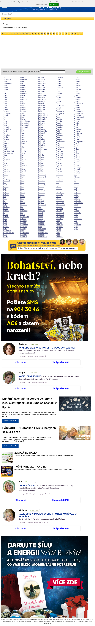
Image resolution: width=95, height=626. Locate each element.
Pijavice (23, 115)
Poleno (40, 153)
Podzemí (41, 105)
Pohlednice (42, 119)
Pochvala (23, 227)
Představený (60, 193)
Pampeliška (7, 113)
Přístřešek (77, 85)
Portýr (40, 219)
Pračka (58, 149)
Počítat (22, 229)
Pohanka (41, 109)
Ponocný (41, 193)
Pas (4, 177)
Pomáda (41, 173)
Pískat (22, 139)
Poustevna (60, 111)
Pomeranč (42, 177)
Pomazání (42, 175)
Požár (58, 131)
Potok (58, 99)
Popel (40, 199)
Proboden (77, 97)
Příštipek (77, 83)
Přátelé (58, 187)
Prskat (76, 149)
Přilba (58, 233)
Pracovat (59, 151)
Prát (57, 183)
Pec (4, 213)
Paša (4, 183)
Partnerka (6, 171)
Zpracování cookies (58, 619)
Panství (5, 125)
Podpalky (41, 89)
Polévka (41, 155)
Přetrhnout (60, 213)
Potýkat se (60, 105)
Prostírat (77, 131)
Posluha (41, 231)
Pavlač (5, 205)
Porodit (40, 215)
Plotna (22, 203)
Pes (21, 101)
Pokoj (40, 137)
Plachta (23, 159)
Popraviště (42, 205)
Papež (5, 131)
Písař (22, 133)
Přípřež (76, 77)
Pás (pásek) (7, 179)
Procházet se (79, 103)
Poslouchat (42, 229)
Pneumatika (24, 217)
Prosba (76, 123)
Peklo (5, 229)
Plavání (23, 171)
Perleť (22, 89)
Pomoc (40, 189)
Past (4, 189)
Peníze (5, 237)
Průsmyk (77, 161)
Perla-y (23, 87)
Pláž (22, 179)
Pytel (76, 227)
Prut (75, 163)
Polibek (41, 157)
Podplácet (42, 91)
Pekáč (5, 223)
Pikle (22, 117)
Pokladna (41, 129)
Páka (4, 93)
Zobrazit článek (10, 421)
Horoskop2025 (58, 621)
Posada (41, 223)
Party (4, 173)
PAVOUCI (6, 207)
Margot (28, 372)
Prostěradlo (78, 129)
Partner (5, 169)
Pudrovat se (78, 203)
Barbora (28, 344)
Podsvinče (42, 99)
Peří (21, 83)
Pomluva (41, 183)
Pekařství (6, 227)
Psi (75, 179)
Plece (22, 181)
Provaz (76, 139)
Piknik (22, 119)
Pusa (76, 215)
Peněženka (7, 231)
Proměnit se (78, 113)
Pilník (22, 131)
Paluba (5, 109)
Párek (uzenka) (8, 151)
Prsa (75, 147)
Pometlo (41, 179)
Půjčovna (77, 207)
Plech (22, 183)
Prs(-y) (76, 143)
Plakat (22, 161)
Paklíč (5, 95)
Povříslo (59, 129)
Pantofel (6, 127)
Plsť (21, 207)
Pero (22, 97)
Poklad (40, 127)
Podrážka (41, 97)
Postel (58, 81)
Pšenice (77, 177)
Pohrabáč (41, 123)
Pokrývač (41, 141)
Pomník (41, 187)
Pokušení (41, 145)
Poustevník (60, 113)
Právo (58, 191)
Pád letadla (7, 79)
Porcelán (41, 211)
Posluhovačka (43, 233)
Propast (77, 119)
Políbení (41, 159)
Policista (41, 165)
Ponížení (41, 191)
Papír (4, 133)
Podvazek (41, 101)
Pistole (22, 143)
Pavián (5, 203)
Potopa (58, 101)
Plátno (22, 169)
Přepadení (60, 203)
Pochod (23, 223)
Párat (4, 145)
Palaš (5, 99)
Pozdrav (59, 133)
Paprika (5, 137)
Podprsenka (42, 95)
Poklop (40, 135)
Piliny (22, 129)
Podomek (41, 87)
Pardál (5, 149)
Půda (76, 195)
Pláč (22, 157)
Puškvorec (78, 219)
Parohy (5, 165)
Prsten (76, 153)
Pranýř (58, 169)
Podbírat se (24, 233)
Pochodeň (24, 225)
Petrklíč (23, 107)
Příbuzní (59, 223)
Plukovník (23, 211)
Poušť (58, 109)
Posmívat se (42, 237)
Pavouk (5, 209)
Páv (4, 201)
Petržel (22, 109)
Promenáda (78, 111)
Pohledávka (42, 117)
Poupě (58, 107)
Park (4, 157)
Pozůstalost (60, 141)
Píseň (22, 137)
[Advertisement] (47, 51)
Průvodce (77, 167)
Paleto (5, 105)
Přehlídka (59, 195)
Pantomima (7, 129)
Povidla (58, 123)
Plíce (22, 195)
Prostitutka (78, 133)
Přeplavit (59, 207)
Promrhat (77, 115)
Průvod (76, 165)
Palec (5, 101)
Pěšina (22, 103)
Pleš (22, 187)
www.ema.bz (47, 623)
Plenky (22, 185)
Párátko (5, 147)
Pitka (22, 147)
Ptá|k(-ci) (77, 193)
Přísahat (77, 81)
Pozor (58, 137)
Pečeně (5, 215)
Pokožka (41, 139)
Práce (58, 143)
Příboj (58, 221)
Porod (40, 213)
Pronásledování (79, 117)
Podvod (41, 103)
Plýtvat (22, 215)
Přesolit (59, 211)
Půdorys (77, 199)
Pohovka (41, 121)
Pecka (5, 221)
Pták (75, 189)
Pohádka (41, 107)
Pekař (5, 225)
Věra (27, 481)
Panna (5, 121)
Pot (57, 89)
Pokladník (41, 133)
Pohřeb (41, 125)
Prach (58, 145)
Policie (40, 163)
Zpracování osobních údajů (45, 619)
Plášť (22, 167)
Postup (58, 85)
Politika (40, 167)
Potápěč (59, 93)
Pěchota (6, 217)
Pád (4, 77)
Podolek (41, 85)
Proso (76, 127)
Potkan (58, 97)
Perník (22, 95)
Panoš (5, 123)
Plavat (22, 173)
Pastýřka (6, 195)
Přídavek (59, 225)
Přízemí (77, 93)
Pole (39, 151)
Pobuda (23, 219)
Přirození (77, 79)
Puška (76, 217)
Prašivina (59, 179)
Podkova (23, 237)
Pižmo (22, 153)
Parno (5, 163)
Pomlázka (41, 181)
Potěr (58, 95)
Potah (58, 91)
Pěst (22, 105)
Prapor (58, 173)
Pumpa (76, 211)
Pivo (22, 149)
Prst (75, 151)
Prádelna (59, 153)
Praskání (59, 181)
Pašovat (5, 187)
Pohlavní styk (43, 115)
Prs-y (76, 145)
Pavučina (6, 211)
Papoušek (6, 135)
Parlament (6, 159)
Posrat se (59, 77)
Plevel (22, 193)
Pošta (58, 79)
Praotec (59, 171)
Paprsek (6, 139)
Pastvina (6, 193)
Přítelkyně (77, 89)
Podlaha (41, 77)
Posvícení (59, 87)
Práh (58, 161)
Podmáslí (41, 79)
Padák (5, 81)
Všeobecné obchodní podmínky (28, 619)
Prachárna (60, 147)
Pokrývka (41, 143)
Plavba (22, 175)
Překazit (59, 199)
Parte (4, 167)
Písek (22, 135)
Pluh (22, 209)
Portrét (40, 217)
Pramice (59, 165)
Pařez (5, 155)
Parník (5, 161)
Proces (76, 101)
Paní (4, 119)
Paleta (5, 103)
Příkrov (58, 231)
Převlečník (60, 215)
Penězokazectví (8, 233)
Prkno (76, 95)
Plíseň (22, 197)
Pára (4, 141)
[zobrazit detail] (9, 355)
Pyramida (77, 225)
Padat (5, 85)
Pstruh (76, 185)
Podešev (23, 235)
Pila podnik (24, 127)
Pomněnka (42, 185)
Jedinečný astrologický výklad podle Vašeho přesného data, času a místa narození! (44, 469)
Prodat (76, 105)
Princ (58, 235)
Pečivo (5, 219)
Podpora (41, 93)
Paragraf (6, 143)
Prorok (76, 121)
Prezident (59, 219)
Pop (39, 197)
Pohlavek (41, 113)
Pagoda (5, 89)
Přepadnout (60, 205)
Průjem (76, 159)
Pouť (58, 115)
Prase (58, 177)
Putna (76, 223)
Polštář (40, 171)
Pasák (5, 185)
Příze (76, 91)
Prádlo (58, 159)
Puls (75, 209)
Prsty (76, 155)
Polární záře (42, 149)
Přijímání (59, 227)
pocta (22, 231)
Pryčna (76, 171)
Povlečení (59, 125)
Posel (40, 227)
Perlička (23, 91)
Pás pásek (6, 181)
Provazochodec (79, 141)
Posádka (41, 225)
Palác (5, 97)
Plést (22, 189)
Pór (39, 207)
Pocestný (23, 221)
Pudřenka (77, 201)
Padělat (5, 87)
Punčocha (77, 213)
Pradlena (59, 157)
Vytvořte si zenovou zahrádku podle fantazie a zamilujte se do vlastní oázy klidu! (43, 455)
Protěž (76, 135)
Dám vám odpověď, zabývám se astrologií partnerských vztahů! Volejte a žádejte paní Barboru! (47, 350)
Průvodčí (77, 169)
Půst (75, 221)
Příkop (58, 229)
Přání (58, 167)
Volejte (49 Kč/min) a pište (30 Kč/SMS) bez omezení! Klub (38, 621)
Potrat (58, 103)
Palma (5, 107)
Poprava (41, 203)
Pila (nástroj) (25, 121)
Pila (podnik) (25, 123)
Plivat (22, 199)
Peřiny (22, 85)
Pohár (40, 111)
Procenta (77, 99)
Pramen (59, 163)
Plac (22, 155)
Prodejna (77, 107)
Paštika (5, 191)
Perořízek (23, 99)
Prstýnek (77, 157)
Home (4, 14)
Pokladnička (42, 131)
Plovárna (23, 205)
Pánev (5, 117)
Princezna (59, 237)
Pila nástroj (24, 125)
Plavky (22, 177)
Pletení (22, 191)
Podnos (41, 81)
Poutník (59, 119)
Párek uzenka (8, 153)
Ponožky (41, 195)
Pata (4, 197)
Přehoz (58, 197)
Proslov (76, 125)
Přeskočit (59, 209)
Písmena (23, 141)
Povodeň (59, 127)
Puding (76, 197)
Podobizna (42, 83)
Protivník (77, 137)
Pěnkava (23, 79)
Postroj (58, 83)
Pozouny (59, 139)
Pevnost (23, 111)
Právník (59, 189)
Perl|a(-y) (23, 93)
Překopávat (60, 201)
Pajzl (4, 91)
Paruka (5, 175)
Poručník (41, 221)
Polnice (41, 169)
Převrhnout (60, 217)
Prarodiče (59, 175)
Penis (5, 235)
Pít (21, 145)
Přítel (76, 87)
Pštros (76, 183)
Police (40, 161)
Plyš (21, 213)
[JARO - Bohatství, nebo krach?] (47, 297)
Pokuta (40, 147)
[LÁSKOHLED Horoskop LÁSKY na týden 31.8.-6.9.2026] (77, 433)
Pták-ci (76, 191)
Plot (21, 201)
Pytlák (76, 229)
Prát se (58, 185)
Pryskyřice (77, 173)
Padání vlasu (7, 83)
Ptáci (76, 187)
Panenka (6, 115)
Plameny (23, 165)
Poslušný (41, 235)
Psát (75, 175)
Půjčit (76, 205)
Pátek (5, 199)
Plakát (22, 163)
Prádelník (59, 155)
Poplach (41, 201)
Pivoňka (23, 151)
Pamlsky (6, 111)
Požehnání (60, 135)
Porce (40, 209)
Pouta (58, 117)
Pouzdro (59, 121)
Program (77, 109)
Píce (22, 113)
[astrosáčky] (47, 579)
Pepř (22, 81)
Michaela (29, 510)
